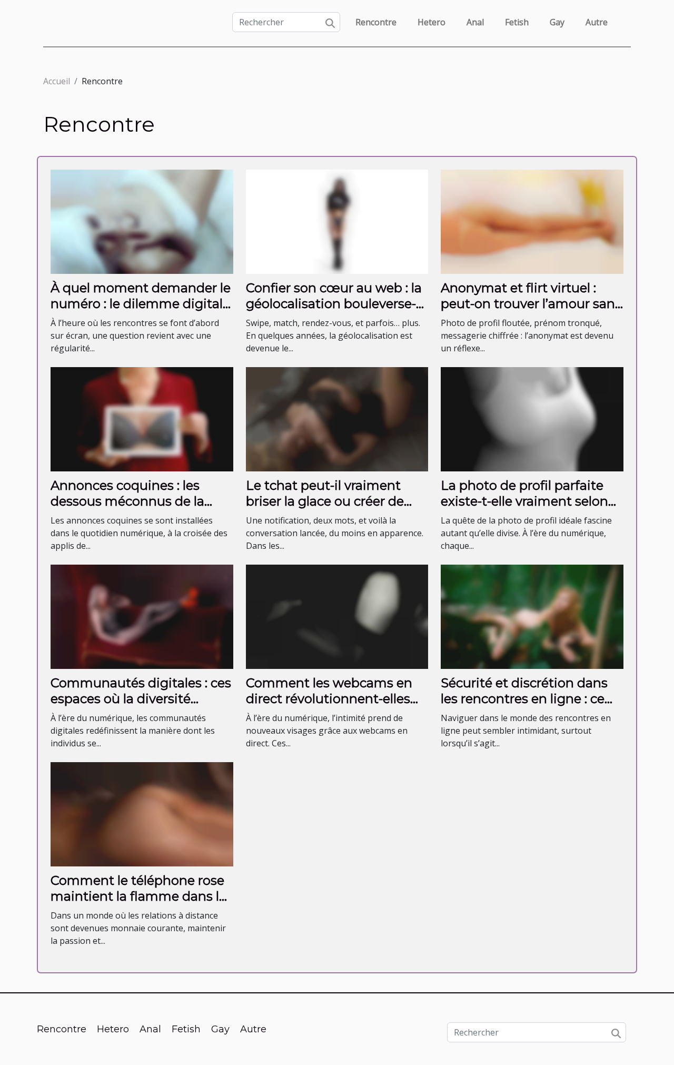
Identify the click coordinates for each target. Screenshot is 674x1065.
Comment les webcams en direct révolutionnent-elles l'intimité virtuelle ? (329, 699)
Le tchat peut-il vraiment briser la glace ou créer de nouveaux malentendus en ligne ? (329, 509)
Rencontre (376, 22)
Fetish (517, 22)
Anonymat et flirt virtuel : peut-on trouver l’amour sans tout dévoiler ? (531, 304)
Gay (557, 22)
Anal (475, 22)
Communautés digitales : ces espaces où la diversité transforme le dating (141, 699)
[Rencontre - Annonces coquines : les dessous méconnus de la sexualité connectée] (142, 418)
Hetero (431, 22)
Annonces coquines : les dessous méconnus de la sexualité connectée (127, 501)
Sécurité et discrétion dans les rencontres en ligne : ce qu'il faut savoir (524, 699)
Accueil (56, 81)
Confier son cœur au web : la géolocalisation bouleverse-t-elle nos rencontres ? (335, 304)
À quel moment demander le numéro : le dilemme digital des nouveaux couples (141, 304)
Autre (597, 22)
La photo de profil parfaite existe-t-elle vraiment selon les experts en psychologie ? (528, 501)
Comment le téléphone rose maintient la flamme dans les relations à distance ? (142, 896)
